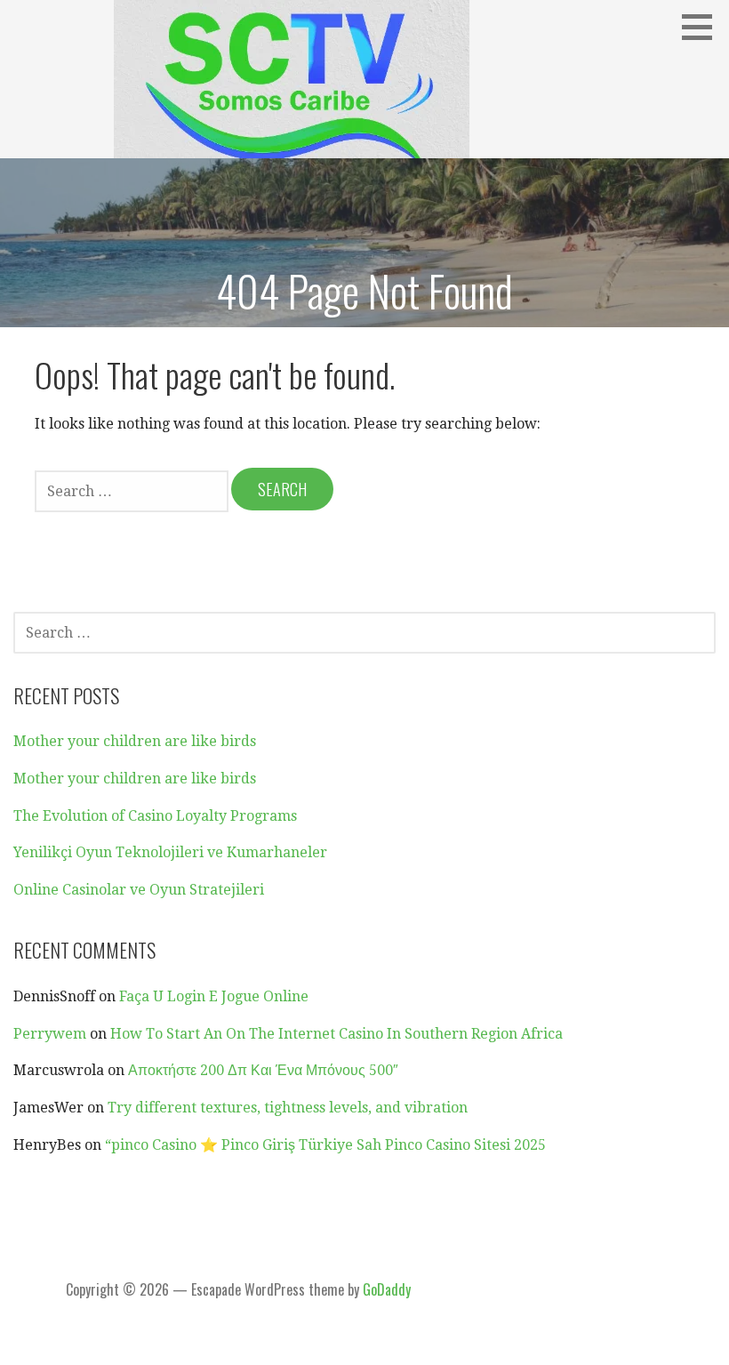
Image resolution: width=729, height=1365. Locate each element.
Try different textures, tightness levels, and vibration (288, 1107)
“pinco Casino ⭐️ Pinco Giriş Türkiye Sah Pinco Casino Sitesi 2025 (325, 1144)
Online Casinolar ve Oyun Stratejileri (138, 889)
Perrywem (49, 1033)
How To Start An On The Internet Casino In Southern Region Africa (336, 1033)
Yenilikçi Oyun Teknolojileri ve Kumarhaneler (170, 852)
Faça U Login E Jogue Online (213, 996)
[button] (703, 27)
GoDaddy (387, 1289)
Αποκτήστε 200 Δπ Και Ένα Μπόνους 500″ (263, 1070)
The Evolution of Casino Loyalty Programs (155, 815)
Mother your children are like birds (134, 741)
